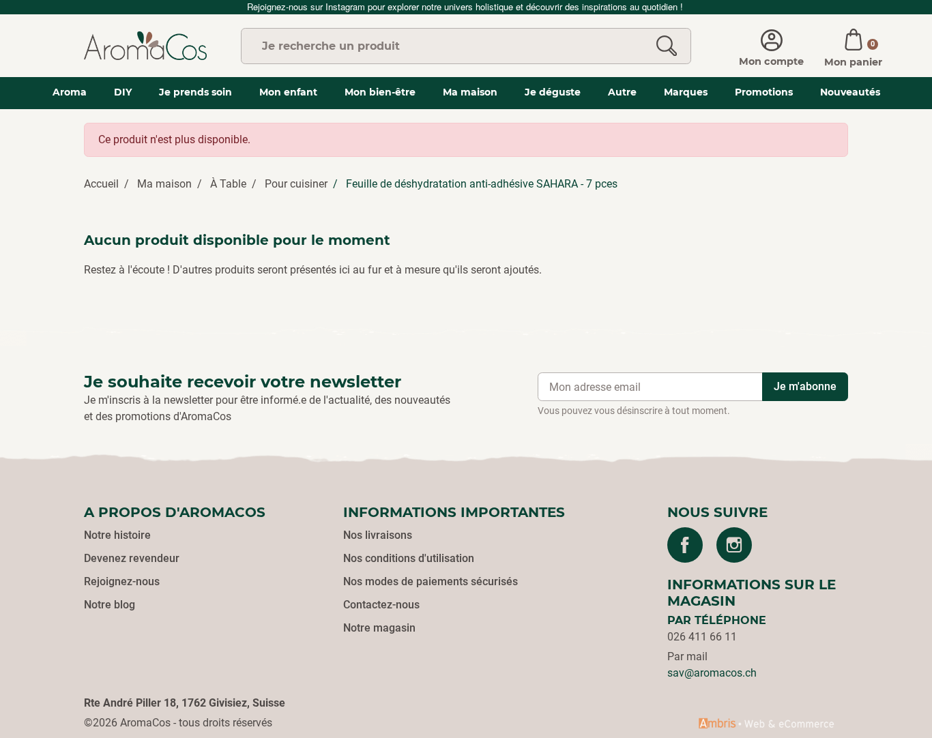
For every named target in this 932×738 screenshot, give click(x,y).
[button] (853, 45)
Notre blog (109, 604)
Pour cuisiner (296, 183)
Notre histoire (117, 535)
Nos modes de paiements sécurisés (430, 581)
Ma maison (164, 183)
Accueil (101, 183)
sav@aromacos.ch (712, 672)
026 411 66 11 (702, 636)
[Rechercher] (666, 46)
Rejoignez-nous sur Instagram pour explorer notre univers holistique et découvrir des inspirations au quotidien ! (466, 6)
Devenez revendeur (131, 558)
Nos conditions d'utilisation (408, 558)
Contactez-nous (381, 604)
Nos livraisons (377, 535)
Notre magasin (379, 627)
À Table (228, 183)
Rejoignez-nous (122, 581)
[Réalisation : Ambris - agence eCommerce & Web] (766, 723)
